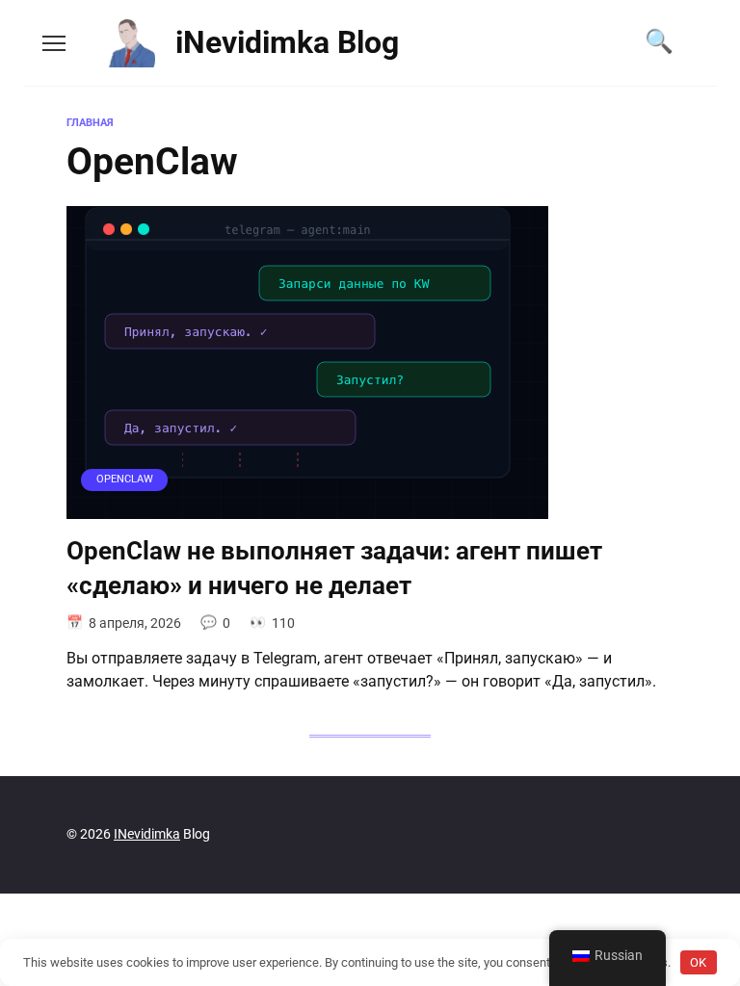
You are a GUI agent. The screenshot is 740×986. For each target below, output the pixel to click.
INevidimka (147, 834)
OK (698, 962)
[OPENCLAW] (307, 507)
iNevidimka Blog (287, 42)
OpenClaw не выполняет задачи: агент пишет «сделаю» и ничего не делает (334, 568)
